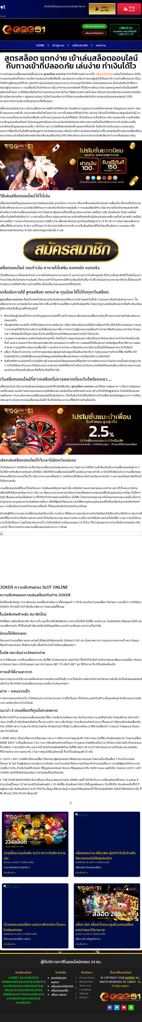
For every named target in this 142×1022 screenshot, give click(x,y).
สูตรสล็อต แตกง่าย (65, 203)
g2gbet (13, 977)
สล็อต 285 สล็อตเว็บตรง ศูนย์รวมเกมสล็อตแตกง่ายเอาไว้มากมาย (105, 927)
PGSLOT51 (34, 990)
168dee (7, 994)
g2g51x (21, 990)
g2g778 (19, 994)
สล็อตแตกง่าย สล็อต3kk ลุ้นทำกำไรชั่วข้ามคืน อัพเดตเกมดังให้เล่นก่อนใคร (106, 856)
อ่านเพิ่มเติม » (10, 872)
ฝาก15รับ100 (27, 986)
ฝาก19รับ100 (10, 986)
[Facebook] (110, 1007)
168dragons (10, 982)
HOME (40, 45)
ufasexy (38, 982)
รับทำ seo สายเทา (126, 984)
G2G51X (130, 977)
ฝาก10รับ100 (29, 977)
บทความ (101, 45)
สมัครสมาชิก (80, 45)
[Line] (131, 1007)
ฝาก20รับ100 (34, 994)
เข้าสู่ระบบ (58, 45)
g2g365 (25, 982)
